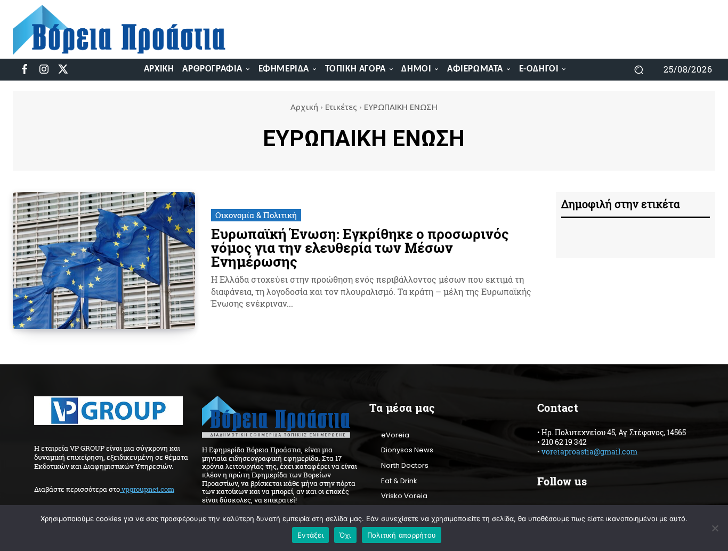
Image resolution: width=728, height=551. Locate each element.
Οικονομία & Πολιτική (256, 215)
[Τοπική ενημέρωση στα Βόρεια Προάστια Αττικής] (127, 30)
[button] (639, 69)
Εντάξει (310, 535)
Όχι (345, 535)
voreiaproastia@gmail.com (589, 451)
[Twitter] (63, 69)
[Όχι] (714, 528)
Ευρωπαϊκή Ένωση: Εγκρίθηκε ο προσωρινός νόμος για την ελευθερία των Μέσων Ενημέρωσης (360, 247)
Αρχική (304, 106)
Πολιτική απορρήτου (401, 535)
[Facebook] (24, 69)
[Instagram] (44, 69)
